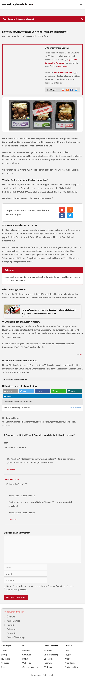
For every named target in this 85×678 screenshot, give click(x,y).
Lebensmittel (29, 422)
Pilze (73, 422)
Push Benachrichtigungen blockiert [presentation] (18, 19)
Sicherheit (6, 425)
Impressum (36, 675)
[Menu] (42, 4)
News (67, 422)
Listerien (40, 422)
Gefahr (8, 422)
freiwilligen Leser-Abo (63, 72)
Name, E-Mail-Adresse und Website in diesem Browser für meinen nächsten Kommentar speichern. (40, 588)
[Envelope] (63, 90)
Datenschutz (48, 675)
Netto (81, 354)
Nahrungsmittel (51, 422)
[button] (10, 391)
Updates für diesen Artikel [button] (16, 379)
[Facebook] (71, 90)
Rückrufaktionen (13, 418)
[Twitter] (76, 90)
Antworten (11, 469)
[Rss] (67, 90)
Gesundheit (17, 422)
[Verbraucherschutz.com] (17, 4)
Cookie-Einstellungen (16, 637)
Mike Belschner (12, 479)
